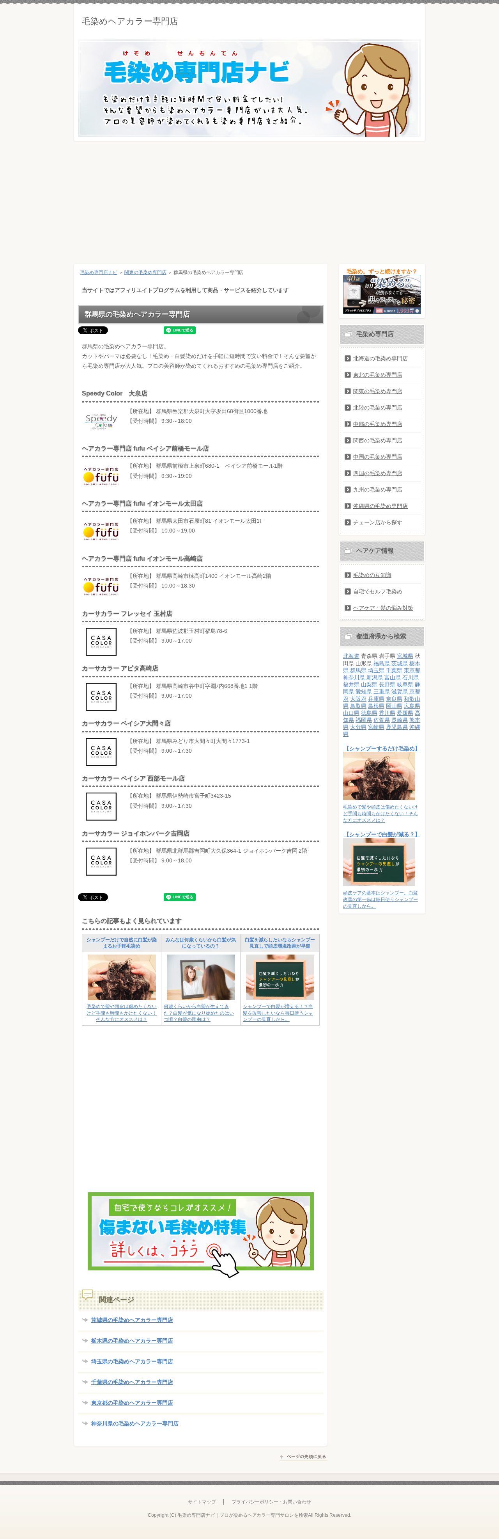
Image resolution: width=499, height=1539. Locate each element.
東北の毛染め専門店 (377, 375)
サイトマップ (202, 1502)
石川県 (410, 677)
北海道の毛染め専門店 (380, 358)
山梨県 (369, 684)
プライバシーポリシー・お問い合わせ (271, 1502)
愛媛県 (405, 713)
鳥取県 (358, 706)
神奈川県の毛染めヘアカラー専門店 (135, 1423)
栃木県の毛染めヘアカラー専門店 (132, 1341)
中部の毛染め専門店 (377, 424)
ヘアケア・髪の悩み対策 (383, 608)
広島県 (412, 706)
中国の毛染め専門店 (377, 457)
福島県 (381, 663)
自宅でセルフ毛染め (377, 591)
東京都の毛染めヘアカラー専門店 (132, 1403)
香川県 (387, 713)
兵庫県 (376, 699)
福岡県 (364, 720)
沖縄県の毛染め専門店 (380, 506)
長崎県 (399, 720)
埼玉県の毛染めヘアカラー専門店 (132, 1361)
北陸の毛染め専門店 (377, 407)
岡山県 (394, 706)
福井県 (351, 684)
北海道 (351, 656)
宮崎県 (376, 727)
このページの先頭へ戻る (303, 1457)
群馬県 (358, 670)
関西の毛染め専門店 (377, 440)
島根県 (376, 706)
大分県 (358, 727)
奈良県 (394, 699)
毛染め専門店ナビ (98, 272)
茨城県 (399, 663)
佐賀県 (381, 720)
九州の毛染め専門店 (377, 489)
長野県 (387, 684)
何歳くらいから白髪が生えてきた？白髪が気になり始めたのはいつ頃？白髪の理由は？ (199, 1013)
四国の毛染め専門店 (377, 473)
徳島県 (369, 713)
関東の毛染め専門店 (145, 272)
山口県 (351, 713)
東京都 (412, 670)
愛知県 (364, 691)
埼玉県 (376, 670)
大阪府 (358, 699)
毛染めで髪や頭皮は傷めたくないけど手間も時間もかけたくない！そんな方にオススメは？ (122, 1013)
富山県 (392, 677)
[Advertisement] (249, 199)
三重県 (381, 691)
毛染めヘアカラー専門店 (130, 21)
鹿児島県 (397, 727)
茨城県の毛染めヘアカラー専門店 (132, 1320)
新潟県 (374, 677)
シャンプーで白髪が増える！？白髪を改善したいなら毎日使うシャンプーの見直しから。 (278, 1013)
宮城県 (405, 656)
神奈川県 (354, 677)
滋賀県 (399, 691)
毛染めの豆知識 (372, 575)
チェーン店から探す (377, 522)
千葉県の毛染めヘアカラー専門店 (132, 1382)
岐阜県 (405, 684)
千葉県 (394, 670)
